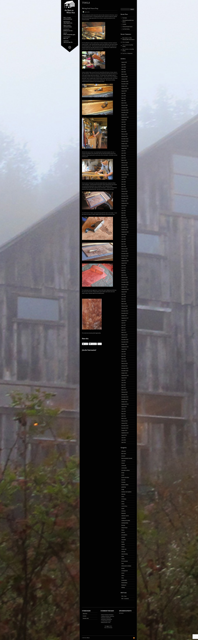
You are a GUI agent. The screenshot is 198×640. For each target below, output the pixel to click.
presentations (124, 534)
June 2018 (123, 296)
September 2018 (124, 289)
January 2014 (124, 423)
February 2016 (124, 363)
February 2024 (124, 134)
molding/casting (124, 522)
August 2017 (124, 320)
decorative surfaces (125, 470)
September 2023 (124, 146)
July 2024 (123, 122)
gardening (123, 487)
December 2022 (124, 167)
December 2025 (124, 81)
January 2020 (124, 251)
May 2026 (123, 69)
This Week (124, 18)
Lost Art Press (124, 506)
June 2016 (123, 354)
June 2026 (123, 67)
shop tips (123, 551)
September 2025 (124, 88)
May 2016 (123, 356)
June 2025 (123, 95)
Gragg (122, 489)
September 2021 (124, 203)
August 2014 (124, 406)
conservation (124, 467)
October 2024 (124, 114)
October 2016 (124, 344)
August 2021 (124, 205)
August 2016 (124, 349)
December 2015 (124, 368)
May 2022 (123, 184)
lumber (122, 508)
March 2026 (123, 74)
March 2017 (123, 332)
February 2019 (124, 277)
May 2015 (123, 385)
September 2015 (124, 375)
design (122, 472)
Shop (69, 33)
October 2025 (124, 86)
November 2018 (124, 284)
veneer (122, 573)
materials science (125, 515)
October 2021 (124, 201)
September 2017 (124, 318)
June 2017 (123, 325)
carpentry (123, 460)
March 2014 (123, 418)
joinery (122, 501)
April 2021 (123, 215)
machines (123, 511)
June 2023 (123, 153)
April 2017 (123, 330)
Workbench (123, 585)
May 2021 (123, 212)
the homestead (124, 561)
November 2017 (124, 313)
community (123, 465)
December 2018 (124, 282)
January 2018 (124, 308)
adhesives (123, 451)
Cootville (124, 24)
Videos (67, 41)
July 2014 (123, 408)
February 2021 (124, 220)
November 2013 (124, 428)
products (123, 537)
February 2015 (124, 392)
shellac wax (123, 549)
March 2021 (123, 217)
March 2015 (123, 389)
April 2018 (123, 301)
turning (122, 568)
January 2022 (124, 193)
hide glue (123, 494)
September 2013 (124, 432)
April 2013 (123, 442)
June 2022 (123, 181)
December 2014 (124, 397)
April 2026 (123, 71)
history (122, 496)
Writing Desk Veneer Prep (90, 8)
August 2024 (124, 119)
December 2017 (124, 310)
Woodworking (124, 582)
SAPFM (123, 544)
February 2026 (124, 76)
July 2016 (123, 351)
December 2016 (124, 339)
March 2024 (123, 131)
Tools (122, 563)
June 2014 (123, 411)
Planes (122, 530)
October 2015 (124, 373)
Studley (123, 558)
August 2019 (124, 263)
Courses (84, 616)
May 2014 (123, 413)
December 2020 (124, 224)
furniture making (124, 484)
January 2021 (124, 222)
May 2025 (123, 98)
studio (122, 556)
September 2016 (124, 346)
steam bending (124, 554)
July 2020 (123, 236)
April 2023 (123, 157)
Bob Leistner (125, 38)
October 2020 (124, 229)
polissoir (123, 532)
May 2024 (123, 126)
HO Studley (123, 499)
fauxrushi (123, 479)
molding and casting (125, 520)
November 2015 (124, 370)
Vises (122, 577)
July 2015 (123, 380)
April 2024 (123, 129)
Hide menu (70, 47)
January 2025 (124, 107)
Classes (123, 463)
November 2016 (124, 342)
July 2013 (123, 437)
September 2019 (124, 260)
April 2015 (123, 387)
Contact (66, 37)
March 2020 (123, 246)
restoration (123, 539)
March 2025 (123, 102)
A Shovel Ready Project (127, 26)
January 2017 (124, 337)
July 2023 (123, 150)
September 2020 (124, 232)
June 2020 (123, 239)
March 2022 (123, 189)
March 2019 (123, 275)
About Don (85, 613)
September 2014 (124, 404)
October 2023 (124, 143)
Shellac (123, 546)
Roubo (122, 542)
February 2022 (124, 191)
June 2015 (123, 382)
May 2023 (123, 155)
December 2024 (124, 110)
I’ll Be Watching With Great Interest (128, 21)
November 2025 (124, 83)
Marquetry (123, 513)
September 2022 (124, 174)
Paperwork (130, 53)
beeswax (123, 456)
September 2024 (124, 117)
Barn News (123, 453)
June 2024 (123, 124)
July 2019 (123, 265)
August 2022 (124, 177)
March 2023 (123, 160)
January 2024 (124, 136)
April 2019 (123, 272)
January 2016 (124, 365)
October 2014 (124, 401)
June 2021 (123, 210)
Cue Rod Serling (125, 29)
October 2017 (124, 315)
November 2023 (124, 141)
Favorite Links (86, 618)
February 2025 (124, 105)
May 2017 (123, 327)
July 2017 (123, 322)
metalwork (123, 518)
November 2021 (124, 198)
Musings (67, 22)
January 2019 (124, 279)
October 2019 (124, 258)
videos (122, 575)
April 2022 (123, 186)
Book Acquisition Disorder (126, 458)
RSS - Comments (125, 598)
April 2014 (123, 416)
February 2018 (124, 306)
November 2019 (124, 255)
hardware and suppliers (126, 491)
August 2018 (124, 291)
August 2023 (124, 148)
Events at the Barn (125, 477)
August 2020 (124, 234)
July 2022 (123, 179)
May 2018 (123, 299)
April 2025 (123, 100)
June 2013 (123, 440)
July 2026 (123, 64)
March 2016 (123, 361)
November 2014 (124, 399)
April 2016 (123, 358)
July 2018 (123, 294)
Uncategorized (124, 570)
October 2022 (124, 172)
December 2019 (124, 253)
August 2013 (124, 435)
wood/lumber (124, 580)
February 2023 (124, 162)
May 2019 (123, 270)
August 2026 (124, 62)
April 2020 (123, 244)
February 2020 (124, 248)
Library (122, 503)
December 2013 (124, 425)
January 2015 (124, 394)
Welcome (67, 18)
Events (68, 30)
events (122, 475)
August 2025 (124, 91)
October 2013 (124, 430)
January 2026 (124, 79)
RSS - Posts (123, 596)
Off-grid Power (124, 527)
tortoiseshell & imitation (126, 566)
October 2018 (124, 287)
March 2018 (123, 303)
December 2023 (124, 138)
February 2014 (124, 420)
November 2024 (124, 112)
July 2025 (123, 93)
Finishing (123, 482)
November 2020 (124, 227)
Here (108, 626)
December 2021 (124, 196)
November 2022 (124, 169)
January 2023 (124, 165)
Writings (67, 26)
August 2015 (124, 377)
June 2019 (123, 267)
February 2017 (124, 334)
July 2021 (123, 208)
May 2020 (123, 241)
